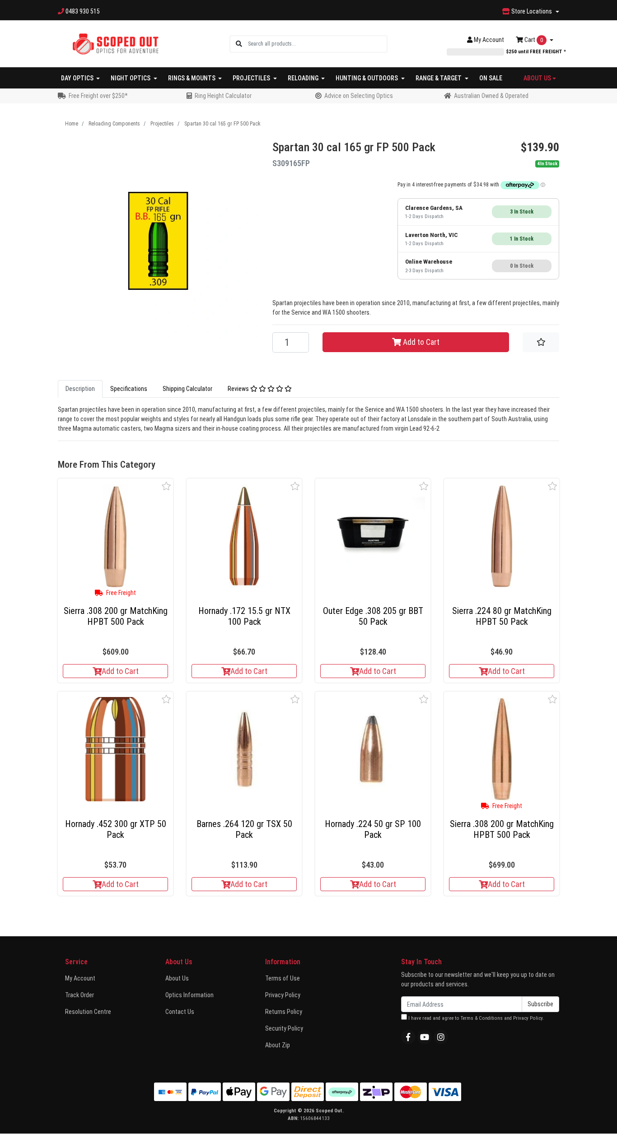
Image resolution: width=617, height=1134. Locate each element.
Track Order (79, 995)
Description (80, 388)
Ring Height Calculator (223, 95)
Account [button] (489, 39)
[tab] (80, 389)
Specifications (128, 388)
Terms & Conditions (482, 1018)
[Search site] (239, 44)
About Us (177, 978)
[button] (166, 486)
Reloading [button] (304, 78)
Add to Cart (420, 342)
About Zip (277, 1045)
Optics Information (189, 995)
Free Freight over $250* (98, 95)
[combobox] (317, 44)
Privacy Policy (282, 995)
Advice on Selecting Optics (358, 95)
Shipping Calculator (187, 388)
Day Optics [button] (78, 78)
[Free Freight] (115, 536)
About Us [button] (537, 78)
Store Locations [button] (531, 11)
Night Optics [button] (131, 78)
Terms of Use (282, 978)
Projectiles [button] (252, 78)
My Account (80, 978)
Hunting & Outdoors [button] (367, 78)
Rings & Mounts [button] (192, 78)
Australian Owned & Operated (491, 95)
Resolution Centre (88, 1011)
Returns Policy (283, 1011)
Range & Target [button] (439, 78)
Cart (533, 39)
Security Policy (284, 1028)
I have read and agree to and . (475, 1018)
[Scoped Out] (115, 43)
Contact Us (179, 1011)
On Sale (490, 78)
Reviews (239, 388)
